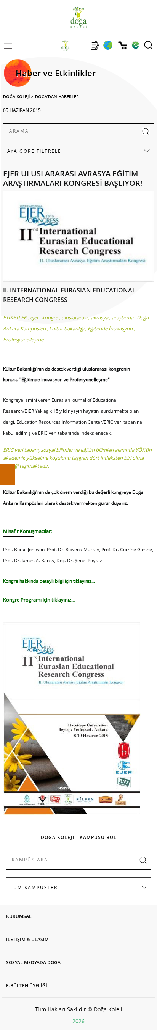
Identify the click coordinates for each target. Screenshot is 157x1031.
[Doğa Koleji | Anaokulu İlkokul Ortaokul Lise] (78, 17)
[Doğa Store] (122, 45)
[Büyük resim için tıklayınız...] (78, 238)
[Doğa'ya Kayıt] (94, 45)
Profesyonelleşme (23, 339)
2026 (78, 1021)
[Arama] (148, 45)
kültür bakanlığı (66, 328)
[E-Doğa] (135, 45)
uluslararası (74, 317)
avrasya (99, 317)
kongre (50, 317)
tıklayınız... (83, 581)
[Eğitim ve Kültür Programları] (107, 45)
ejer (34, 317)
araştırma (122, 317)
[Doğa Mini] (80, 45)
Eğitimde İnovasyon (110, 328)
